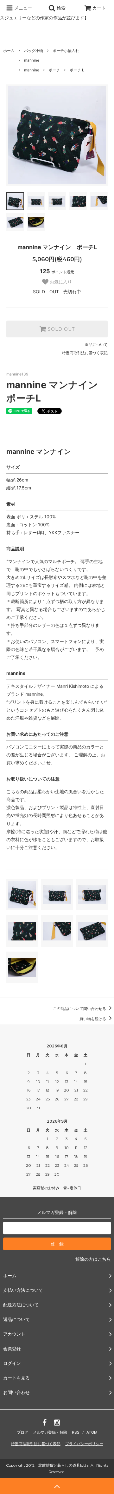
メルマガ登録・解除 (50, 1432)
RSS (75, 1432)
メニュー (22, 7)
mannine (31, 60)
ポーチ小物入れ (66, 50)
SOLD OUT (60, 329)
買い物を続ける (93, 1018)
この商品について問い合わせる (80, 1008)
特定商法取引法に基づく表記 (35, 1443)
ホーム (9, 50)
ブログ (22, 1432)
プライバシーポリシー (84, 1443)
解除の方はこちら (93, 1259)
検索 (60, 7)
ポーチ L (77, 70)
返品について (96, 344)
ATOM (92, 1432)
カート (99, 7)
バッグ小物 (33, 50)
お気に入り (60, 281)
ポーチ (54, 70)
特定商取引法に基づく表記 (85, 352)
